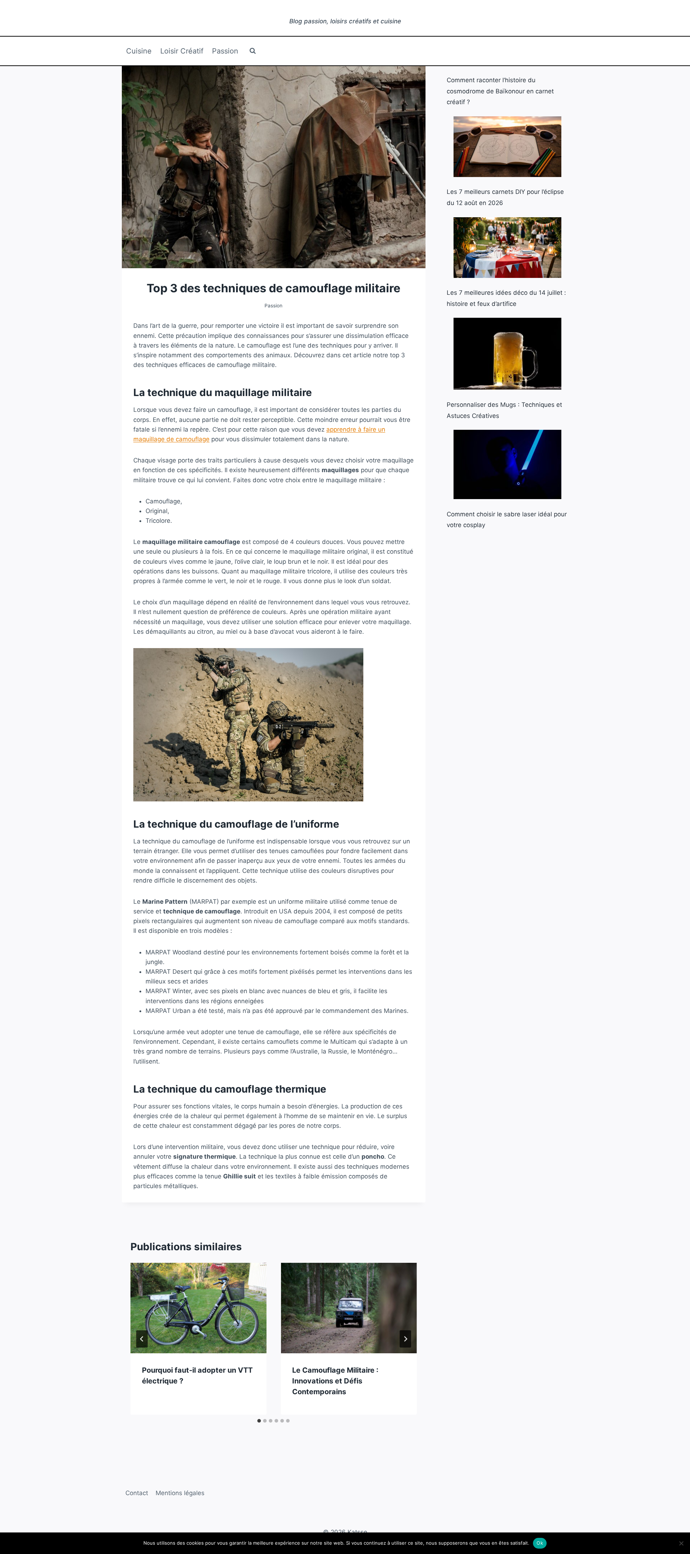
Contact (136, 1493)
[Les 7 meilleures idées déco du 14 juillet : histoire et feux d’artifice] (507, 247)
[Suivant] (405, 1339)
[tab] (259, 1421)
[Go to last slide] (142, 1339)
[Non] (681, 1543)
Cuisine (139, 51)
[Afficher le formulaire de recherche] (252, 51)
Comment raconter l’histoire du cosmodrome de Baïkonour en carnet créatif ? (500, 91)
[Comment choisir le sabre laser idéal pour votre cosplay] (507, 464)
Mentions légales (180, 1493)
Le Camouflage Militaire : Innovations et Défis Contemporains (335, 1381)
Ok (540, 1543)
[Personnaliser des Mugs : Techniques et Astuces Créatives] (507, 354)
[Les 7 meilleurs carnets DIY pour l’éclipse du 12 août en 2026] (507, 146)
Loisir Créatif (181, 51)
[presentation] (198, 1308)
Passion (225, 51)
